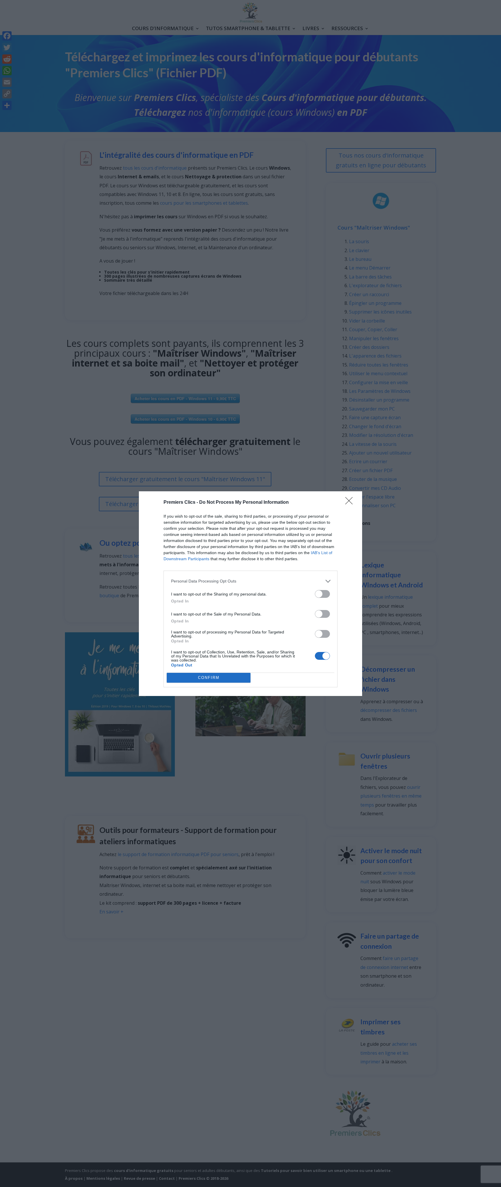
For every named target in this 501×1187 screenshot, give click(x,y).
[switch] (322, 594)
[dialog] (250, 593)
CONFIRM (208, 677)
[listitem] (250, 581)
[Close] (350, 502)
